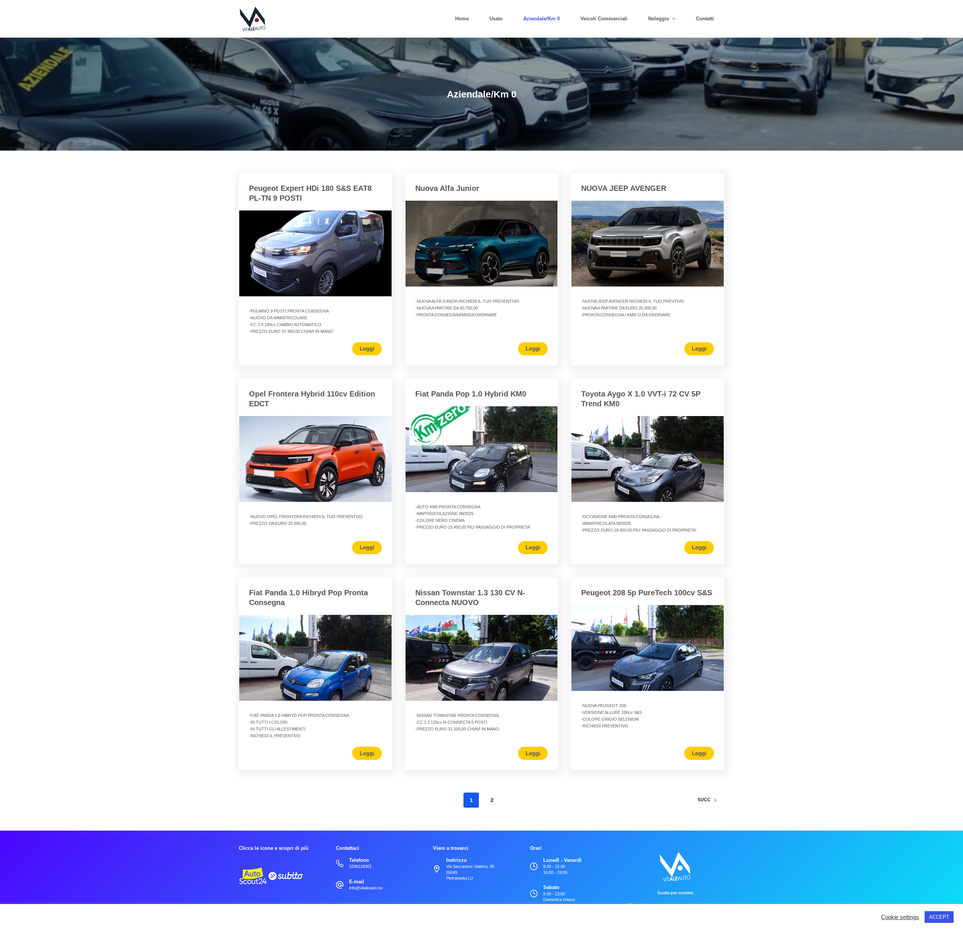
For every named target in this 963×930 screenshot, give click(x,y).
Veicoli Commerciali (603, 18)
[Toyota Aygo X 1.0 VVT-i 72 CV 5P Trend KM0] (647, 459)
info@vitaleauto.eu (366, 888)
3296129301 (360, 866)
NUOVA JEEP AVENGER (623, 188)
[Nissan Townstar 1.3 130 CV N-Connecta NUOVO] (482, 658)
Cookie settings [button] (900, 917)
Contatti (705, 18)
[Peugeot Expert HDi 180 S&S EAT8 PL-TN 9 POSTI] (315, 253)
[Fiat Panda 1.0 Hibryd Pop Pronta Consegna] (315, 658)
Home (462, 18)
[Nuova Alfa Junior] (482, 244)
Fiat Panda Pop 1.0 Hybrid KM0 (470, 394)
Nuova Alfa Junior (447, 188)
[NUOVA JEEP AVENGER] (647, 244)
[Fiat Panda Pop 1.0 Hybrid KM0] (482, 449)
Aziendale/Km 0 (541, 18)
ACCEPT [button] (939, 917)
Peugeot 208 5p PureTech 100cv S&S (646, 592)
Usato (496, 18)
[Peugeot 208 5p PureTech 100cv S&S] (647, 648)
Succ (704, 799)
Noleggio (658, 18)
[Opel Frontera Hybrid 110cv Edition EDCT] (315, 459)
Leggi (367, 348)
